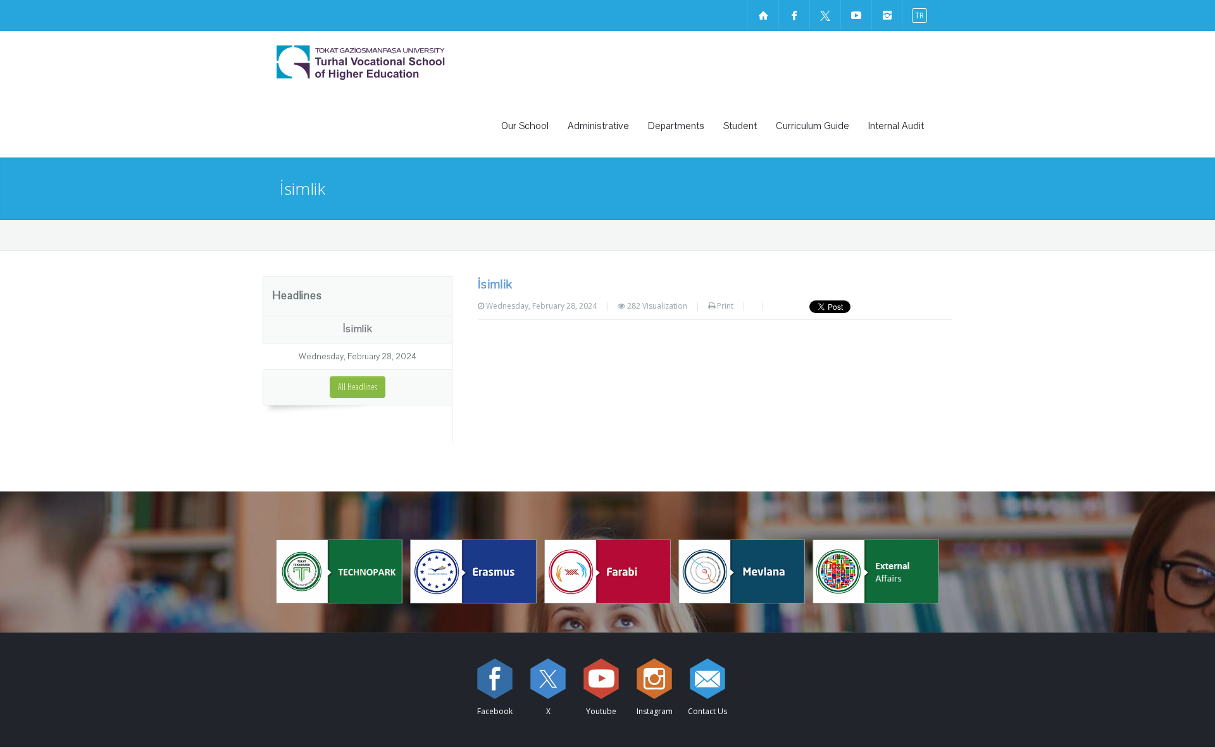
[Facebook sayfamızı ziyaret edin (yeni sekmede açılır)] (794, 15)
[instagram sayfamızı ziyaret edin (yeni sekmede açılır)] (887, 15)
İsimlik (357, 329)
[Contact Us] (707, 678)
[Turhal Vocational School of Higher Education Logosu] (395, 62)
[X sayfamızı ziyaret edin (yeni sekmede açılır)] (825, 15)
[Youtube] (601, 678)
